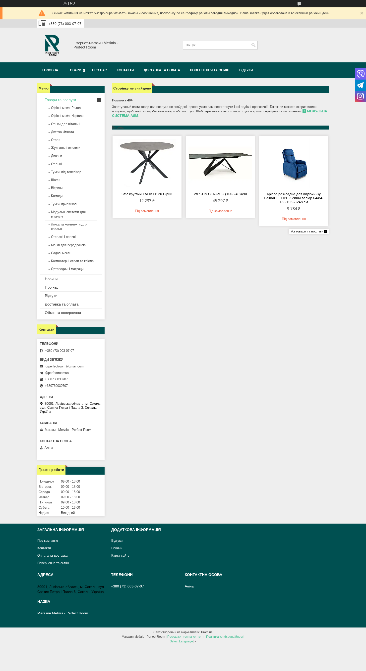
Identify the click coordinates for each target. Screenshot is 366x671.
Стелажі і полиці (63, 237)
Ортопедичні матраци (67, 269)
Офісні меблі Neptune (67, 116)
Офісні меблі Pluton (66, 108)
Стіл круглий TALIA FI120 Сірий (147, 194)
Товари (74, 70)
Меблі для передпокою (68, 245)
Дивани (56, 156)
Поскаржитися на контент (185, 636)
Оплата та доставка (52, 555)
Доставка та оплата (162, 70)
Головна (50, 70)
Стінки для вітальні (65, 124)
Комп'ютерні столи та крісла (72, 261)
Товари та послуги (60, 100)
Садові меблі (60, 253)
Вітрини (56, 188)
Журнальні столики (65, 148)
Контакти (125, 70)
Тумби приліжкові (64, 204)
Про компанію (47, 540)
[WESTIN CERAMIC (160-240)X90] (220, 163)
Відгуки (246, 70)
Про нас (99, 70)
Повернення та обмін (209, 70)
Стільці (56, 164)
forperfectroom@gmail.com (64, 366)
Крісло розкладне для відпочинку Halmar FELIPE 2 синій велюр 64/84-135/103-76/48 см (293, 198)
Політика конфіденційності (225, 636)
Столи (55, 140)
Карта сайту (120, 555)
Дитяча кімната (62, 132)
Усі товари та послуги (307, 231)
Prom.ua (207, 632)
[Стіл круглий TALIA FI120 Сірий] (147, 163)
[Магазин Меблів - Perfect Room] (52, 45)
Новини (51, 279)
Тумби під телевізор (66, 172)
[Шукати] (253, 45)
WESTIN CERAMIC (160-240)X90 (220, 194)
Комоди (56, 196)
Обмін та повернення (63, 313)
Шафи (55, 180)
